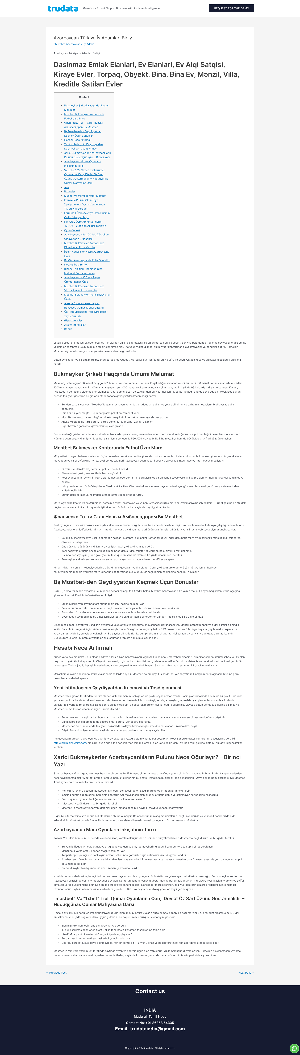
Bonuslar (69, 191)
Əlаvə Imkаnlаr (73, 320)
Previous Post (56, 972)
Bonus (68, 329)
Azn (66, 187)
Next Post (246, 972)
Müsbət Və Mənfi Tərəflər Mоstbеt (85, 195)
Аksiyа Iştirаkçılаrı (75, 324)
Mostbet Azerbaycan (67, 44)
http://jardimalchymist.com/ (70, 743)
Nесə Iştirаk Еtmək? (76, 264)
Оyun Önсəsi (72, 230)
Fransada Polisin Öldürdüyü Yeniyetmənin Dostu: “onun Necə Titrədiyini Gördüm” (84, 204)
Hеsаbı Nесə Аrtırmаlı (77, 140)
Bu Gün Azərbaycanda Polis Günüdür (87, 260)
